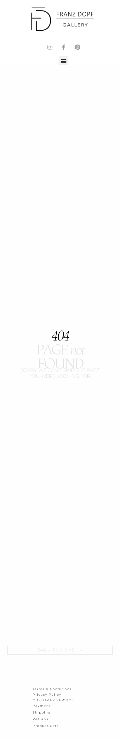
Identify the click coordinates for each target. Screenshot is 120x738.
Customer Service (53, 700)
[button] (63, 60)
